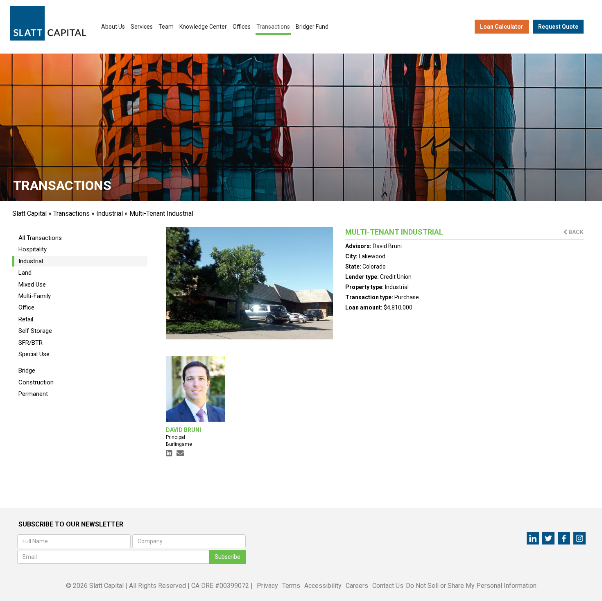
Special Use (34, 354)
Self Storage (35, 330)
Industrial (109, 213)
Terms (291, 586)
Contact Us (387, 586)
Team (166, 26)
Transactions (273, 26)
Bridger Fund (312, 26)
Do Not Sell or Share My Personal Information (471, 586)
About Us (113, 26)
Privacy (267, 586)
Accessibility (323, 586)
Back (575, 232)
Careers (357, 586)
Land (25, 272)
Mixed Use (32, 284)
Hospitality (32, 249)
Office (26, 307)
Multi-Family (34, 296)
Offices (242, 26)
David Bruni (387, 246)
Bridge (26, 370)
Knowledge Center (203, 26)
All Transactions (40, 238)
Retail (25, 319)
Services (142, 26)
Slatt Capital (29, 213)
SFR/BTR (30, 342)
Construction (36, 382)
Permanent (33, 394)
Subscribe (227, 557)
